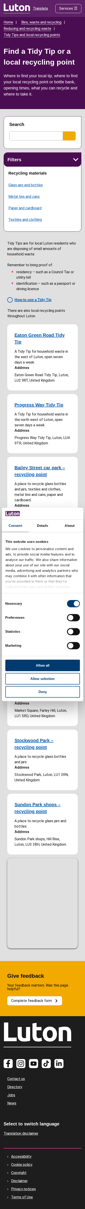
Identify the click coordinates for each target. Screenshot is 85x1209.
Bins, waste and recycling (41, 22)
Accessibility (21, 1156)
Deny (43, 692)
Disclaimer (19, 1181)
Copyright (19, 1173)
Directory (14, 1087)
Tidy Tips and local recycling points (32, 35)
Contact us (16, 1079)
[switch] (73, 617)
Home (8, 22)
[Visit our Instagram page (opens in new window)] (20, 1063)
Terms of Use (22, 1197)
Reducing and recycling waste (27, 28)
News (11, 1103)
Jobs (11, 1095)
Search (16, 124)
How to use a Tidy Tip (33, 300)
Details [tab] (42, 526)
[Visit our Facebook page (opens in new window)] (8, 1063)
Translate (40, 8)
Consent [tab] (15, 526)
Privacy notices (23, 1189)
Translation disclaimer (21, 1133)
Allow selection (42, 679)
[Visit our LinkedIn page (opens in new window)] (58, 1063)
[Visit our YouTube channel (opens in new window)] (33, 1063)
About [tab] (70, 526)
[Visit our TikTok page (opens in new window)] (46, 1063)
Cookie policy (21, 1164)
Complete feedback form (31, 1001)
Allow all (42, 666)
